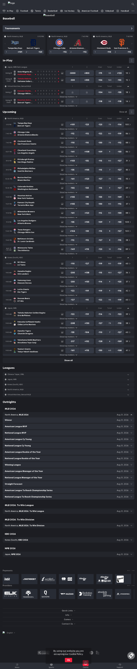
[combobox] (9, 632)
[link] (17, 4)
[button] (68, 67)
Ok (68, 660)
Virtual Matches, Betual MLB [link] (19, 86)
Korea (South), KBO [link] (15, 258)
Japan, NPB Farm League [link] (17, 67)
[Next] (132, 43)
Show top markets (67, 97)
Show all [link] (123, 112)
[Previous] (5, 43)
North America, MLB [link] (15, 118)
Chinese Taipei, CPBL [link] (15, 374)
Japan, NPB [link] (11, 308)
